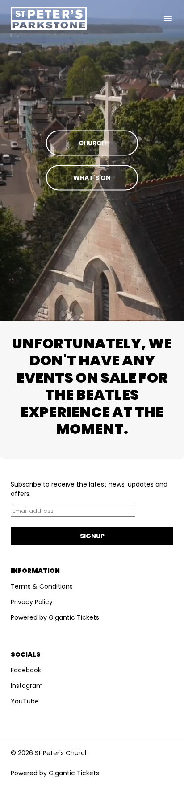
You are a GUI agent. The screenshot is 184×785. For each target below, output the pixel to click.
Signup (92, 536)
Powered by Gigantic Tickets (55, 617)
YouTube (25, 701)
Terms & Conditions (42, 586)
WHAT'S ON (92, 177)
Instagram (27, 685)
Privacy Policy (32, 601)
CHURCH (92, 143)
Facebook (26, 670)
